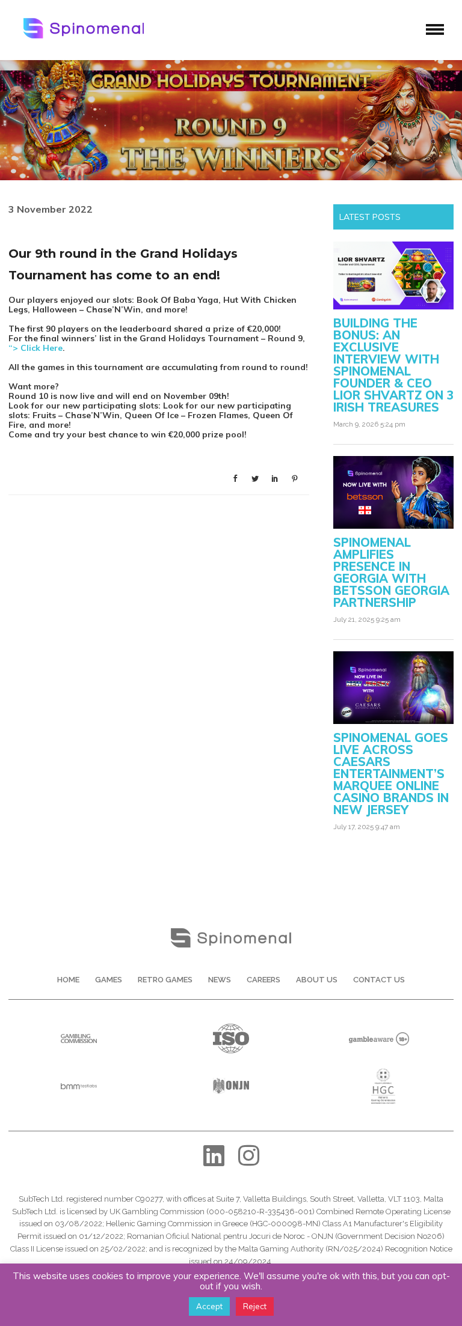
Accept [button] (209, 1306)
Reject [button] (254, 1306)
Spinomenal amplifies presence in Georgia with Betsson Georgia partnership (391, 572)
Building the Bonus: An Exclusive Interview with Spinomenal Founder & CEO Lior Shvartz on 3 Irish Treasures (393, 365)
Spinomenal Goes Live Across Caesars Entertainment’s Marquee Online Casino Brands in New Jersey (391, 773)
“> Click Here (35, 347)
